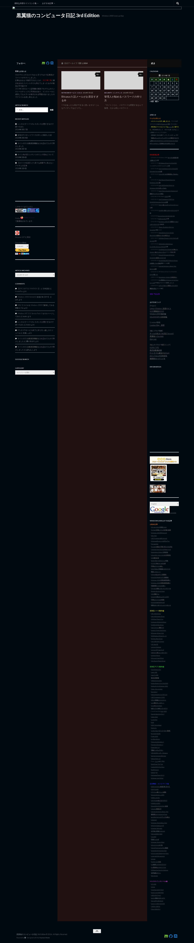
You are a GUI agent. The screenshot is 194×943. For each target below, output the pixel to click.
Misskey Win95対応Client (159, 527)
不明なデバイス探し (157, 566)
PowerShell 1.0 (155, 747)
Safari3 (153, 772)
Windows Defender (156, 828)
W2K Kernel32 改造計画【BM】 (160, 786)
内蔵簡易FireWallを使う (158, 585)
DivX (152, 722)
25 (168, 94)
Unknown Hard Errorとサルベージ (161, 549)
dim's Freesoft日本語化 (158, 356)
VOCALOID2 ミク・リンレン (159, 753)
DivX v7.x (154, 728)
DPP (165, 711)
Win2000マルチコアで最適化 (160, 577)
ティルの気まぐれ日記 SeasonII (162, 333)
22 (156, 94)
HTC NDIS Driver (156, 613)
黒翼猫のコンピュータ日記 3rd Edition (57, 15)
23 (160, 94)
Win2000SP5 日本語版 (158, 317)
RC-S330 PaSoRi (155, 733)
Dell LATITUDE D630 (157, 901)
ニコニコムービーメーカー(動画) (160, 730)
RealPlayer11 (155, 769)
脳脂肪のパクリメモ (157, 358)
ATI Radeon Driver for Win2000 (168, 163)
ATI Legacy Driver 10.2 (157, 633)
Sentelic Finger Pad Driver (158, 630)
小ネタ (79, 93)
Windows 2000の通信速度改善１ (161, 580)
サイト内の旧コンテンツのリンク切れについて (36, 154)
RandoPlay (19, 291)
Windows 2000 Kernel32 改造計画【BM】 (34, 297)
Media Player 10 (155, 758)
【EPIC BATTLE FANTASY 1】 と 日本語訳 (33, 288)
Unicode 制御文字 (156, 809)
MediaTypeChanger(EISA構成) (159, 848)
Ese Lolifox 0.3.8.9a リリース (166, 216)
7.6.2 (156, 761)
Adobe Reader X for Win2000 (159, 683)
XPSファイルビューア (157, 825)
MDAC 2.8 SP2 (155, 797)
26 (173, 94)
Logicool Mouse (155, 655)
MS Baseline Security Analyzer (159, 870)
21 (152, 94)
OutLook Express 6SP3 (157, 795)
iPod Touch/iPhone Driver (158, 661)
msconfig (153, 836)
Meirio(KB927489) (156, 834)
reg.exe (153, 859)
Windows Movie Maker (157, 842)
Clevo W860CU (155, 909)
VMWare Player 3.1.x (157, 619)
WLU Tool (154, 535)
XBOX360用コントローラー (159, 652)
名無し (25, 333)
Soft (162, 711)
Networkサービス (68, 93)
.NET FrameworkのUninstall (159, 538)
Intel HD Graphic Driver (158, 616)
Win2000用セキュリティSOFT (160, 597)
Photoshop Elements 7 (157, 742)
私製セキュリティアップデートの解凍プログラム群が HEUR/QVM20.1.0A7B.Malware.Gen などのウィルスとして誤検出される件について (164, 140)
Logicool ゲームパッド (157, 650)
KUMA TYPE (154, 347)
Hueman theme (44, 938)
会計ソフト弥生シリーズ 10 (159, 708)
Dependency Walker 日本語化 (159, 552)
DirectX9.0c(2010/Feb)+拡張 (159, 806)
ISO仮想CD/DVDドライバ (158, 864)
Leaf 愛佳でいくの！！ (157, 703)
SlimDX (156, 789)
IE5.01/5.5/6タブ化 (157, 845)
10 (164, 87)
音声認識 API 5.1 (156, 873)
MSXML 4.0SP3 (155, 803)
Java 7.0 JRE (154, 675)
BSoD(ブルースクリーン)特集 (159, 560)
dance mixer (154, 717)
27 (177, 94)
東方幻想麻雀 (155, 678)
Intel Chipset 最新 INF (157, 627)
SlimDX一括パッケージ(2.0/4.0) (168, 210)
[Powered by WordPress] (25, 938)
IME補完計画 (155, 558)
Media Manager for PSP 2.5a (159, 694)
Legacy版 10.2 (154, 274)
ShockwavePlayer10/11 (157, 775)
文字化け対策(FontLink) (158, 831)
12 (173, 87)
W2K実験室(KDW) (157, 311)
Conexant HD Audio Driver (158, 622)
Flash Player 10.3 (156, 669)
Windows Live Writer (157, 778)
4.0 (156, 772)
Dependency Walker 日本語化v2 (168, 277)
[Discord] (51, 63)
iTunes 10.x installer (156, 689)
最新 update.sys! (156, 571)
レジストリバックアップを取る (160, 817)
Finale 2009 (154, 736)
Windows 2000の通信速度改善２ (161, 583)
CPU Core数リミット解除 (158, 792)
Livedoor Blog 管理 (157, 325)
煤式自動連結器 (156, 350)
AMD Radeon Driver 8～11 (159, 636)
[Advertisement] (164, 408)
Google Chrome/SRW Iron (158, 756)
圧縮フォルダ (155, 839)
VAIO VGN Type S (156, 895)
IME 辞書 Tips (155, 594)
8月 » (157, 101)
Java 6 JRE (154, 672)
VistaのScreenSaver (156, 705)
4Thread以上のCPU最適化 (158, 574)
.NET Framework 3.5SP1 (158, 697)
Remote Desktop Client (158, 591)
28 (152, 98)
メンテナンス (117, 93)
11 (168, 87)
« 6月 (152, 101)
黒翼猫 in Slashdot (157, 336)
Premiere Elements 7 (157, 744)
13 (177, 87)
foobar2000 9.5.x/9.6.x (157, 767)
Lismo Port (154, 719)
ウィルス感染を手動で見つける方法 (161, 546)
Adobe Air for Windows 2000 (159, 686)
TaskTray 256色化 (156, 861)
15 (156, 91)
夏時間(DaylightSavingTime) (159, 814)
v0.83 (166, 196)
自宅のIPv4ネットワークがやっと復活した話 (35, 135)
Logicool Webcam (156, 647)
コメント (164, 124)
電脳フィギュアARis (157, 750)
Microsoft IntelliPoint (157, 658)
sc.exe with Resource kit (158, 856)
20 (177, 91)
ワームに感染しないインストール (161, 588)
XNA (152, 789)
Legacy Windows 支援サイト (160, 308)
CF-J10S (153, 884)
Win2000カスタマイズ (158, 602)
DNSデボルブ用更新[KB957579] (160, 569)
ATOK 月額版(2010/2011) (158, 700)
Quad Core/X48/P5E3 (157, 892)
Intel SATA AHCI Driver (157, 641)
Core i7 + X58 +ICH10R (158, 903)
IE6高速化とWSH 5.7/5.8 (158, 867)
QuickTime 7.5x (155, 764)
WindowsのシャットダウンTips (160, 541)
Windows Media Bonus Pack (159, 823)
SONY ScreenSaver (156, 725)
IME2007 (154, 820)
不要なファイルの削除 (157, 599)
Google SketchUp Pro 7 (157, 714)
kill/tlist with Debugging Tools (160, 853)
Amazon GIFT (20, 237)
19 (173, 91)
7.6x (161, 764)
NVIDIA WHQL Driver (157, 625)
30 (160, 98)
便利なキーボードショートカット (161, 605)
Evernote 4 (154, 692)
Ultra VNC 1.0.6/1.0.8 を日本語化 (161, 555)
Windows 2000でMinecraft (159, 533)
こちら (170, 127)
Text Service (154, 875)
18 (168, 91)
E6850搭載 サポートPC (158, 898)
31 (164, 98)
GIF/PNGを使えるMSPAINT (159, 800)
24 (164, 94)
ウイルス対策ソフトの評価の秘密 (161, 530)
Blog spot (153, 339)
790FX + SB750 (155, 906)
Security (108, 93)
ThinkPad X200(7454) (157, 890)
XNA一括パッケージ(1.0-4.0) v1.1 (168, 205)
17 (164, 91)
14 (152, 91)
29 (156, 98)
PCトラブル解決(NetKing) (159, 353)
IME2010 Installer (156, 680)
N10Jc (153, 887)
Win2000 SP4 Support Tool (159, 850)
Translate (173, 513)
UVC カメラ (154, 644)
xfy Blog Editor (155, 739)
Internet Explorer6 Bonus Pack (159, 811)
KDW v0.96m (162, 218)
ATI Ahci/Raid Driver (157, 638)
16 (160, 91)
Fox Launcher (154, 544)
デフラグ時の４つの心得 (158, 563)
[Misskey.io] (43, 63)
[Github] (47, 63)
